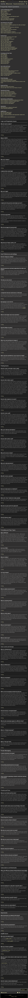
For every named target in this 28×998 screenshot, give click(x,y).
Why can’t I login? (4, 15)
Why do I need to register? (5, 10)
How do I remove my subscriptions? (7, 103)
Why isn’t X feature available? (6, 113)
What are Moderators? (5, 68)
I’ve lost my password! (5, 17)
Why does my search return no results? (8, 92)
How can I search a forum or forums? (7, 91)
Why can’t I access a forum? (6, 43)
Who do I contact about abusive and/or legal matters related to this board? (13, 115)
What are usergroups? (5, 69)
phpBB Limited (9, 938)
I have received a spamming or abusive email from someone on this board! (13, 82)
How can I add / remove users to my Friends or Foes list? (11, 87)
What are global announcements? (7, 58)
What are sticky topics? (5, 61)
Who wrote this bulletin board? (6, 112)
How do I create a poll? (5, 40)
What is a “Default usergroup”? (6, 74)
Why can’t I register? (4, 13)
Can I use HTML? (4, 55)
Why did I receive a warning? (6, 45)
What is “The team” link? (5, 75)
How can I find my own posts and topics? (8, 96)
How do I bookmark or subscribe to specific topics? (10, 101)
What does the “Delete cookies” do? (7, 19)
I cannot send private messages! (7, 79)
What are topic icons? (5, 63)
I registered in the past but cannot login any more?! (10, 16)
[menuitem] (3, 2)
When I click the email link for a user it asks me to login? (11, 32)
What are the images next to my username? (9, 29)
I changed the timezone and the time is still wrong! (10, 27)
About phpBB (10, 941)
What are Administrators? (5, 67)
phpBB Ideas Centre (6, 950)
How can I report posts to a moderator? (8, 47)
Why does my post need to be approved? (8, 49)
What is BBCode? (4, 54)
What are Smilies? (4, 56)
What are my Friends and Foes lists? (7, 86)
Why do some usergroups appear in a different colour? (10, 73)
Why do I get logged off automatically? (7, 18)
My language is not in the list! (6, 28)
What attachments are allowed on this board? (9, 107)
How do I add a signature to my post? (7, 39)
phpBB (23, 308)
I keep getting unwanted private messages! (8, 80)
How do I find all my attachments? (7, 108)
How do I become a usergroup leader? (8, 71)
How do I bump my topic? (5, 50)
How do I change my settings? (6, 23)
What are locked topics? (5, 62)
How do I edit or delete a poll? (6, 42)
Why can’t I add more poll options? (7, 41)
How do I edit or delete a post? (6, 37)
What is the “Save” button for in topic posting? (9, 48)
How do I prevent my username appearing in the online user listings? (13, 24)
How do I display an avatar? (6, 30)
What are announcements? (6, 60)
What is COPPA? (4, 11)
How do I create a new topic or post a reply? (9, 36)
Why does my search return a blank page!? (8, 93)
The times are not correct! (5, 26)
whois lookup (4, 963)
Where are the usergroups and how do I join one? (10, 70)
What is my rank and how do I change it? (8, 31)
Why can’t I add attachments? (6, 44)
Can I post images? (4, 57)
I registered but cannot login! (6, 14)
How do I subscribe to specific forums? (8, 102)
